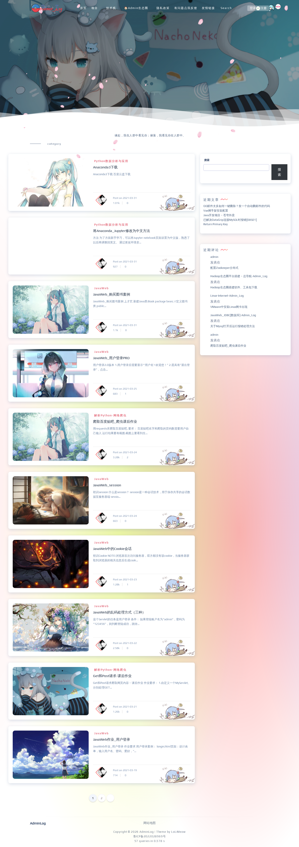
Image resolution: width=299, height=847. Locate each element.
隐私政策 (163, 8)
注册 (263, 8)
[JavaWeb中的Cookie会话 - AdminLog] (51, 564)
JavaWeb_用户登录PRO (111, 358)
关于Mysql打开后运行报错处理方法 (232, 326)
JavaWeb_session (107, 485)
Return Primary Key (215, 224)
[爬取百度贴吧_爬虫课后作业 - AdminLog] (51, 437)
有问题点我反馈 (185, 8)
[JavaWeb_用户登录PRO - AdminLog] (51, 373)
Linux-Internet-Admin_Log (227, 295)
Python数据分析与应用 (111, 161)
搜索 (206, 160)
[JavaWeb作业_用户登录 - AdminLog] (51, 755)
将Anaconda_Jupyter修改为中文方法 (121, 231)
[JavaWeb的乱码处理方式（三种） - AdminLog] (51, 627)
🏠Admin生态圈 (136, 8)
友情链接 (208, 8)
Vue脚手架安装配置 (215, 210)
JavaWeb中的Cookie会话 (112, 549)
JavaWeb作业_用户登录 (111, 739)
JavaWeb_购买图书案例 (111, 294)
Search (226, 8)
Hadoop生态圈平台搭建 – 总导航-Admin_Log (238, 276)
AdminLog (146, 831)
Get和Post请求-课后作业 (112, 676)
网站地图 (149, 823)
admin (214, 257)
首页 (83, 8)
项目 (94, 8)
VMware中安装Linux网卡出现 (228, 306)
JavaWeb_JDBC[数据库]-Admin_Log (233, 315)
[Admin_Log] (46, 8)
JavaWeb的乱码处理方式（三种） (119, 612)
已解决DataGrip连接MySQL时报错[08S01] (230, 219)
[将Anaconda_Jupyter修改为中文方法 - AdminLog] (51, 246)
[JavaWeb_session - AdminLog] (51, 500)
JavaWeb (101, 288)
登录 (253, 8)
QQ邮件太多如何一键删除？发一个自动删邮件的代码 (236, 206)
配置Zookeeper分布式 (224, 267)
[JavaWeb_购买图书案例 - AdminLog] (51, 309)
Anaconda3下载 (105, 167)
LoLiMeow (178, 831)
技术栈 (111, 8)
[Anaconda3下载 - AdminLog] (51, 182)
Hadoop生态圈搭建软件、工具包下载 (233, 287)
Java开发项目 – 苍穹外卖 (219, 215)
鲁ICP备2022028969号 (149, 836)
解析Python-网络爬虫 (110, 415)
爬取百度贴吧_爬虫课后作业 (115, 421)
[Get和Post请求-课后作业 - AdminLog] (51, 691)
